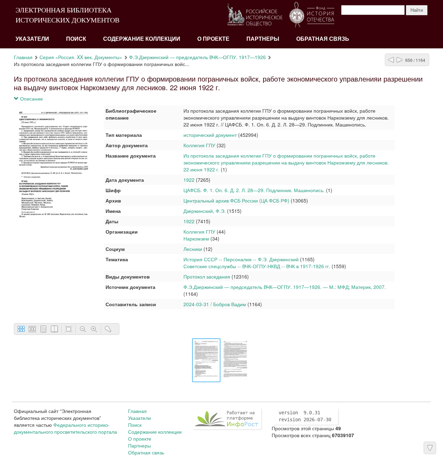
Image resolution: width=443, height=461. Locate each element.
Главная (23, 57)
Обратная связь (322, 39)
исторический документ (210, 134)
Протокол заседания (206, 276)
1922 (189, 179)
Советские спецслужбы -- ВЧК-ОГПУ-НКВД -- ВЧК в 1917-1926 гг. (256, 266)
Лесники (192, 248)
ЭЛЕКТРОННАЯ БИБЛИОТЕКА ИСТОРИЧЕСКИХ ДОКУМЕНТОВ (67, 15)
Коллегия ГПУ (199, 145)
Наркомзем (196, 238)
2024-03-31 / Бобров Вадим (214, 304)
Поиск (76, 39)
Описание (31, 98)
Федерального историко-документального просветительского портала (65, 428)
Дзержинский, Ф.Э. (204, 210)
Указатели (32, 39)
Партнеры (262, 39)
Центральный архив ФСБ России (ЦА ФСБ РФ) (236, 200)
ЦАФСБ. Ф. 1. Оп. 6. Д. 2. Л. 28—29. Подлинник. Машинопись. (254, 190)
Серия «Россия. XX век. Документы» (80, 57)
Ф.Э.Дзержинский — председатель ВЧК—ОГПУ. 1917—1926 (197, 57)
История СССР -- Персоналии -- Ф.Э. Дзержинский (241, 259)
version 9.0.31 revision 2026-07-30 (305, 416)
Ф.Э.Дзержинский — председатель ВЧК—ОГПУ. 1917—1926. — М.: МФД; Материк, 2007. (284, 286)
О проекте (213, 39)
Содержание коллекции (141, 39)
